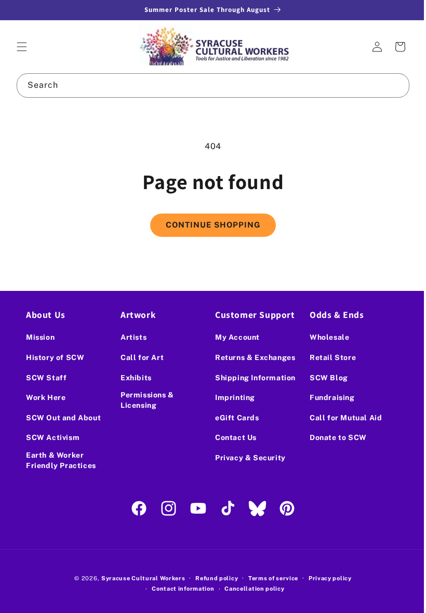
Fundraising (326, 397)
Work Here (45, 397)
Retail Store (327, 357)
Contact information (179, 588)
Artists (131, 337)
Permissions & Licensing (145, 400)
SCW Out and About (63, 418)
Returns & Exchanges (251, 357)
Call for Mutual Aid (340, 418)
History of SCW (55, 357)
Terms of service (269, 578)
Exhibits (134, 378)
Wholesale (323, 337)
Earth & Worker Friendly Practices (61, 460)
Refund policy (213, 578)
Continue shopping (209, 224)
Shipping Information (251, 378)
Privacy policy (326, 578)
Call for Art (140, 357)
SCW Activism (52, 437)
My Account (233, 337)
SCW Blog (323, 378)
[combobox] (209, 85)
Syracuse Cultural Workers (139, 578)
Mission (40, 337)
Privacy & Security (246, 458)
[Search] (389, 85)
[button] (21, 46)
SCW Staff (46, 378)
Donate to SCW (332, 437)
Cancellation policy (251, 588)
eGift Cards (233, 418)
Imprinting (231, 397)
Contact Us (232, 437)
